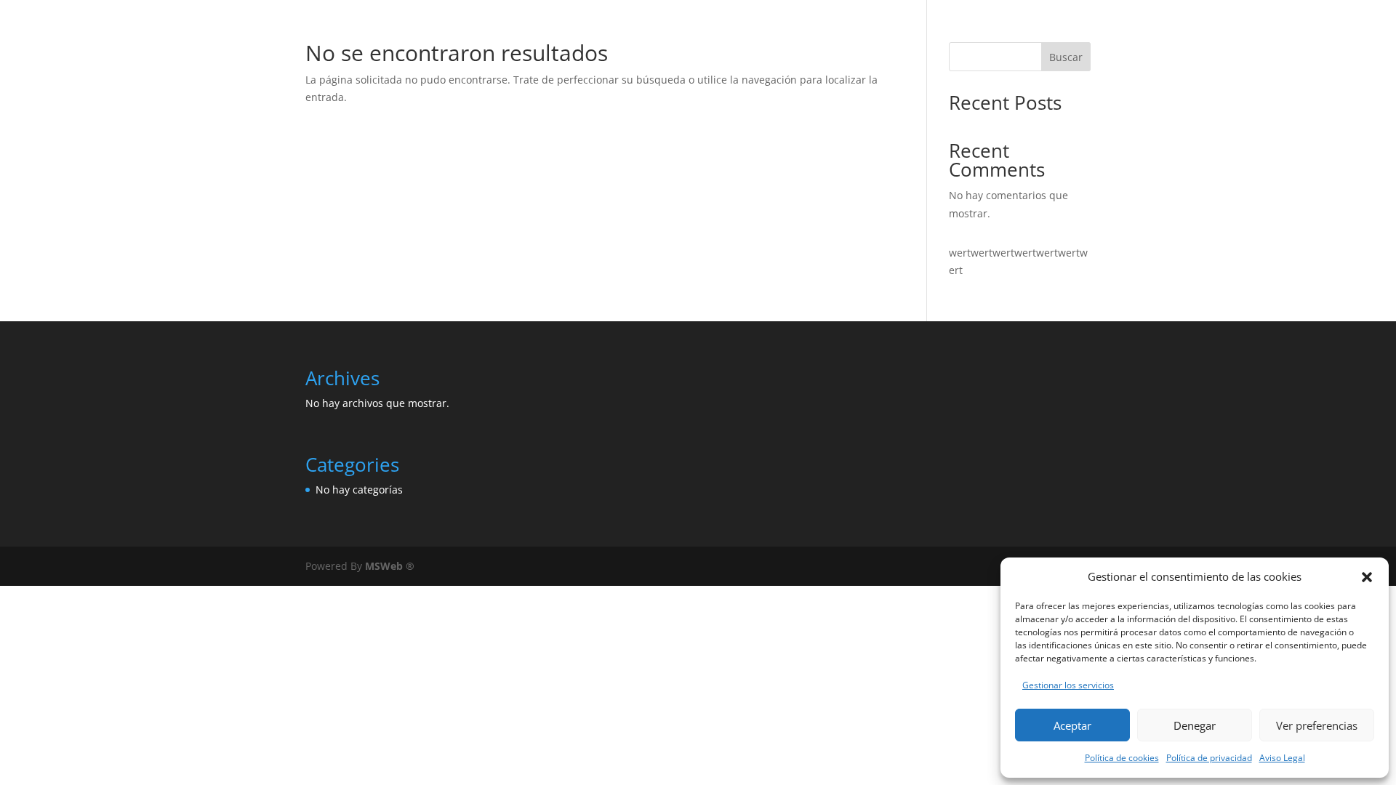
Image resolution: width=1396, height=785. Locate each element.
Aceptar (1072, 725)
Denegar (1195, 725)
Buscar (1066, 57)
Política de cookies (1122, 758)
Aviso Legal (1282, 758)
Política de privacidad (1209, 758)
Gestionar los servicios (1068, 685)
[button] (1367, 577)
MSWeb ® (389, 566)
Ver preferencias (1316, 725)
